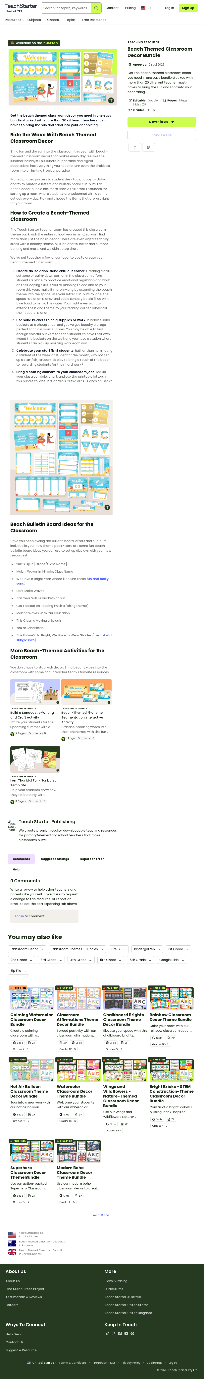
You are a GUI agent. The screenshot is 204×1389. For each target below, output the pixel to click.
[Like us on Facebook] (120, 1333)
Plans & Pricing (115, 1281)
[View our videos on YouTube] (126, 1333)
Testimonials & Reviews (24, 1297)
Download (159, 121)
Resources (13, 20)
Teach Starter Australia (122, 1297)
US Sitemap (155, 1363)
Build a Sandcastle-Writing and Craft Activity (32, 715)
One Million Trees (25, 1289)
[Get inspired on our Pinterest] (132, 1333)
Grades (53, 20)
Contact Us (14, 1342)
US (149, 8)
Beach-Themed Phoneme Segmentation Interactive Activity (82, 717)
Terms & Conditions (72, 1363)
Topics (70, 20)
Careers (12, 1305)
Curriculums (113, 1289)
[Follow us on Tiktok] (107, 1333)
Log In (173, 1363)
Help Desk (13, 1334)
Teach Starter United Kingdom (128, 1313)
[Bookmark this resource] (134, 147)
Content (113, 8)
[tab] (21, 859)
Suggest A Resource (21, 1350)
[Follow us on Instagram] (114, 1333)
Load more (100, 1215)
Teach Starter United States (126, 1305)
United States (42, 1363)
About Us (13, 1281)
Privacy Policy (131, 1363)
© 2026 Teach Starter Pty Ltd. (177, 1370)
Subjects (34, 20)
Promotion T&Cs (104, 1363)
